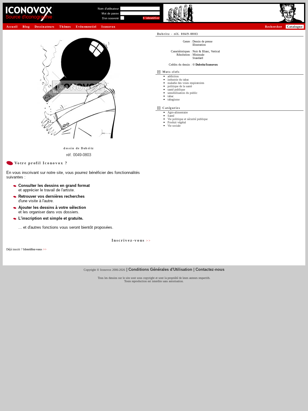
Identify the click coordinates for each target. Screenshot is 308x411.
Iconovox (108, 26)
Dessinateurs (44, 26)
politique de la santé (180, 86)
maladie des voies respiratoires (186, 83)
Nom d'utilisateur (108, 8)
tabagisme (174, 99)
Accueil (12, 26)
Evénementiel (86, 26)
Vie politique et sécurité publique (188, 119)
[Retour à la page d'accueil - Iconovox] (29, 19)
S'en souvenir (110, 18)
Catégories (171, 108)
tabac (171, 96)
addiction (173, 76)
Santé (171, 115)
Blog (26, 26)
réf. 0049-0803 (78, 155)
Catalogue (295, 26)
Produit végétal (177, 122)
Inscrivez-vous (131, 240)
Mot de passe (110, 13)
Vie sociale (174, 125)
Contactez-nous (210, 269)
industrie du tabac (178, 79)
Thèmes (65, 26)
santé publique (176, 89)
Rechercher (273, 26)
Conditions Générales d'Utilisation (160, 269)
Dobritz (87, 148)
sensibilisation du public (182, 92)
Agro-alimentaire (178, 112)
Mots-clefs (171, 71)
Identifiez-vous (35, 249)
